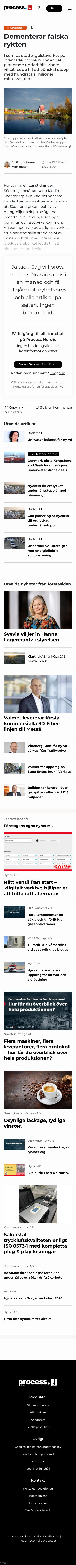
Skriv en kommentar (56, 407)
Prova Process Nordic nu (38, 364)
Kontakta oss (38, 1496)
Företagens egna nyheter (27, 826)
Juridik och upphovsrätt (38, 1454)
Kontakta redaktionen (38, 1488)
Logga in (57, 373)
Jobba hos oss (38, 1503)
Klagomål (38, 1461)
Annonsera (38, 1420)
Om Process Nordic (38, 1510)
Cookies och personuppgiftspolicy (38, 1447)
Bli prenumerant (38, 1405)
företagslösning (51, 386)
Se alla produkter (38, 1427)
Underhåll (17, 27)
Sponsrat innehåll (38, 1468)
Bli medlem (38, 1412)
